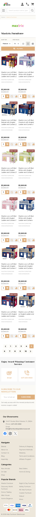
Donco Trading (6, 492)
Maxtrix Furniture (7, 483)
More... (21, 499)
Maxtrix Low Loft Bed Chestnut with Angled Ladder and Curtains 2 (9, 74)
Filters (20, 49)
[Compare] (16, 96)
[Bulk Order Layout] (33, 44)
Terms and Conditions (26, 456)
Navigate (5, 443)
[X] (15, 434)
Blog (2, 456)
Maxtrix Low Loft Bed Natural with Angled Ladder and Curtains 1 (8, 266)
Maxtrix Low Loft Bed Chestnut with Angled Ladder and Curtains (9, 314)
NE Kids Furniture (25, 490)
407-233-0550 (16, 424)
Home (3, 17)
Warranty (22, 453)
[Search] (32, 10)
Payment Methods (25, 450)
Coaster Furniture (25, 493)
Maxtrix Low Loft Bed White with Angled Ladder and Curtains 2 (26, 170)
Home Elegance (7, 498)
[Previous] (5, 346)
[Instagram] (10, 434)
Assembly (4, 459)
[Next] (30, 351)
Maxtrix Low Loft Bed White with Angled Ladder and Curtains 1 (8, 218)
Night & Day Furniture (27, 483)
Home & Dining (24, 472)
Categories (6, 464)
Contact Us (5, 453)
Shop (3, 475)
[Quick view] (12, 96)
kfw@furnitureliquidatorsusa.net (18, 429)
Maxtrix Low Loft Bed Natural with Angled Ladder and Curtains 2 (8, 122)
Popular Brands (8, 479)
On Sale (4, 472)
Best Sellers (23, 468)
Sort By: (4, 39)
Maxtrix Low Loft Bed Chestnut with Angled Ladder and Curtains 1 (26, 122)
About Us (4, 450)
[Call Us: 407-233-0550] (27, 4)
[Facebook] (5, 434)
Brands (3, 446)
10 (26, 351)
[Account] (22, 4)
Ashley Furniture (25, 486)
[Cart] (32, 4)
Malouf (21, 496)
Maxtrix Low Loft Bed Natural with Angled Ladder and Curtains (26, 266)
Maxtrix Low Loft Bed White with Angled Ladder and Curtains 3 (8, 170)
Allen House (5, 495)
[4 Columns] (28, 44)
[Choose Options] (7, 96)
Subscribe (26, 397)
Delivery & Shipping (26, 446)
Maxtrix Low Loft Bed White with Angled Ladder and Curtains (26, 218)
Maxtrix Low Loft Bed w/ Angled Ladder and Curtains (26, 314)
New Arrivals (5, 468)
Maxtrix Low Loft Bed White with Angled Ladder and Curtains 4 (26, 74)
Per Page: (16, 39)
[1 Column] (23, 44)
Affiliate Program (25, 459)
